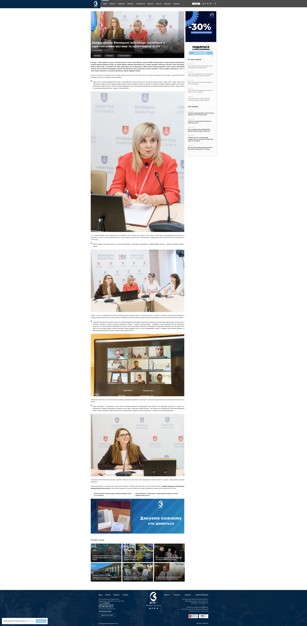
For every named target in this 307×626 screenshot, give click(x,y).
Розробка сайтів (205, 623)
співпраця (110, 55)
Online (196, 3)
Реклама (176, 3)
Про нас (158, 3)
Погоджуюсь (41, 621)
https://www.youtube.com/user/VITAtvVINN (137, 516)
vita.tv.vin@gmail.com (109, 609)
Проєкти (150, 3)
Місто (105, 3)
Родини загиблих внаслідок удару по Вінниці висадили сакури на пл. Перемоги (112, 494)
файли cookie (30, 621)
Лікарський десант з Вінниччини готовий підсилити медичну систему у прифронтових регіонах (156, 494)
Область (113, 3)
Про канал (177, 595)
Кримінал (121, 3)
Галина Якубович (124, 55)
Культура (130, 3)
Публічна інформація (202, 595)
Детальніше (201, 65)
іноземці (97, 55)
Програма (167, 3)
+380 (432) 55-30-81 (108, 607)
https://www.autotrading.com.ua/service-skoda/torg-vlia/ (200, 26)
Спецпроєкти (140, 3)
